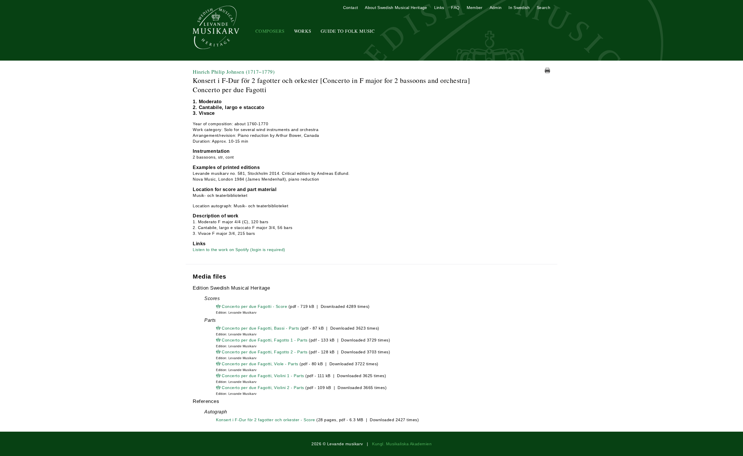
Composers (270, 31)
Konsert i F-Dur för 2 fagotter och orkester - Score (265, 419)
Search (543, 7)
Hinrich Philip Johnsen (234, 71)
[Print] (547, 70)
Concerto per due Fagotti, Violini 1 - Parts (263, 375)
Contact (350, 7)
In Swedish (519, 7)
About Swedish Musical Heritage (396, 7)
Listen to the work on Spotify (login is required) (239, 249)
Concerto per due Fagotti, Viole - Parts (260, 363)
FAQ (455, 7)
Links (439, 7)
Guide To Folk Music (348, 31)
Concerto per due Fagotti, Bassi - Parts (260, 328)
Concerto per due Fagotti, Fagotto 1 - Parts (265, 340)
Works (302, 31)
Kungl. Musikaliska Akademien (402, 444)
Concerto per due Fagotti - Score (254, 306)
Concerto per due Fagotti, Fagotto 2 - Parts (265, 352)
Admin (496, 7)
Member (475, 7)
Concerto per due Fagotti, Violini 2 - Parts (263, 387)
